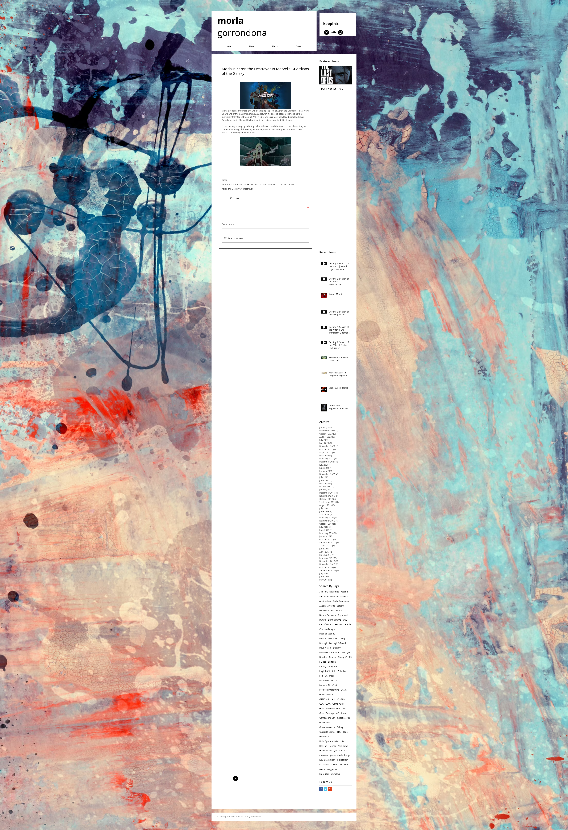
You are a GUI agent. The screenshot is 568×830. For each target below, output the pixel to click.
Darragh (323, 643)
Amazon (344, 596)
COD (345, 619)
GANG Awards (326, 694)
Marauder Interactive (329, 773)
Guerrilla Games (327, 731)
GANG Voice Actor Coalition (332, 699)
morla (230, 20)
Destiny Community (329, 652)
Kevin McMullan (327, 759)
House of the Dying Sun (331, 750)
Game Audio (338, 703)
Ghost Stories (343, 717)
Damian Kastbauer (328, 638)
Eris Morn (329, 675)
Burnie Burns (334, 619)
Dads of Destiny (327, 633)
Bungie (322, 619)
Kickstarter (342, 759)
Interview (324, 755)
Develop (323, 657)
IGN (346, 750)
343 (321, 591)
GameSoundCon (327, 717)
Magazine (332, 769)
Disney (283, 184)
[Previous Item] (324, 75)
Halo (345, 731)
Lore (346, 764)
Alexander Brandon (329, 596)
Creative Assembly (342, 624)
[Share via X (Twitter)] (230, 198)
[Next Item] (347, 75)
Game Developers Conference (334, 713)
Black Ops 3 (336, 610)
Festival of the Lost (328, 680)
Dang (342, 638)
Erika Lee (342, 671)
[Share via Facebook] (223, 198)
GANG (344, 689)
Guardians (252, 184)
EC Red (322, 661)
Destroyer (248, 189)
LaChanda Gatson (328, 764)
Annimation (325, 601)
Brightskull (343, 615)
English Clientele (327, 671)
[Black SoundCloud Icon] (333, 32)
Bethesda (324, 610)
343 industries (332, 591)
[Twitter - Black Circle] (326, 32)
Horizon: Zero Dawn (338, 746)
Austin (322, 605)
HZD (339, 731)
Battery (340, 605)
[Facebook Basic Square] (321, 789)
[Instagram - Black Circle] (340, 32)
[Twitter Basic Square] (325, 789)
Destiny (337, 647)
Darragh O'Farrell (337, 643)
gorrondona (242, 32)
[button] (275, 45)
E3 (350, 657)
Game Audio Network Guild (332, 708)
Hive (343, 741)
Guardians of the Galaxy (234, 184)
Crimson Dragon (327, 629)
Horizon (323, 746)
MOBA (322, 769)
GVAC (328, 703)
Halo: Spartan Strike (329, 741)
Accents (344, 591)
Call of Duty (325, 624)
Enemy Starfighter (328, 666)
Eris (321, 675)
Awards (331, 605)
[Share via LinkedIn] (237, 198)
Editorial (332, 661)
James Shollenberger (340, 755)
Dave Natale (325, 647)
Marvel (262, 184)
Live (340, 764)
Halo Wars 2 (325, 736)
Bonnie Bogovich (327, 615)
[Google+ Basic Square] (330, 789)
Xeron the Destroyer (232, 189)
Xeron (291, 184)
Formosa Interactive (329, 689)
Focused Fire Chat (328, 685)
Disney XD (273, 184)
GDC (321, 703)
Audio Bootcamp (341, 601)
